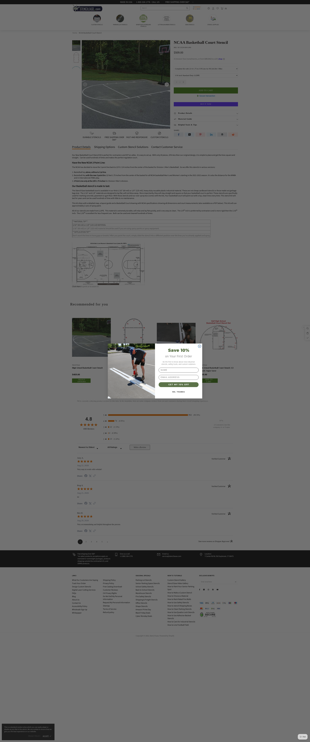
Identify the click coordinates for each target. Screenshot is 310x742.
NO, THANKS (178, 392)
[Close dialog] (199, 346)
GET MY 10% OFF (178, 384)
